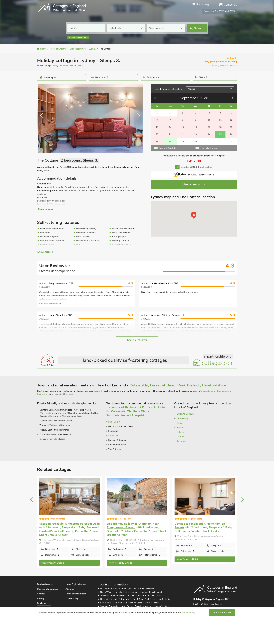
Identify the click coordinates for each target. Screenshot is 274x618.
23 (195, 134)
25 (220, 134)
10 (209, 120)
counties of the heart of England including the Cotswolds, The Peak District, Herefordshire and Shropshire (136, 411)
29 (182, 141)
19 (231, 127)
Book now (192, 184)
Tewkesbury (182, 418)
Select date (115, 28)
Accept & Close (222, 612)
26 (231, 134)
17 (209, 127)
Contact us (230, 5)
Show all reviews (137, 340)
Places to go (203, 4)
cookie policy (188, 612)
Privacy (40, 598)
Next (137, 118)
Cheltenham (223, 391)
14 (170, 127)
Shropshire (113, 435)
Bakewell (181, 432)
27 (157, 141)
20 (157, 134)
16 (195, 127)
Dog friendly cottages (47, 589)
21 (170, 134)
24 (209, 134)
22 (182, 134)
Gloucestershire (208, 391)
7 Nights (191, 89)
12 (231, 120)
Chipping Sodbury (185, 413)
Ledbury (181, 436)
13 (157, 127)
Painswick (42, 394)
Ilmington (181, 441)
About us (70, 589)
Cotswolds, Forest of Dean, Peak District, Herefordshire (177, 385)
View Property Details (52, 562)
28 (170, 141)
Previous (43, 118)
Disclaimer (42, 603)
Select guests (156, 28)
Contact (41, 593)
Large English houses (76, 584)
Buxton (180, 427)
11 (220, 120)
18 (220, 127)
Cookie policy (72, 598)
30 (195, 141)
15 (182, 127)
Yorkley (180, 423)
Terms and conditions (76, 593)
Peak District (114, 421)
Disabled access (45, 584)
